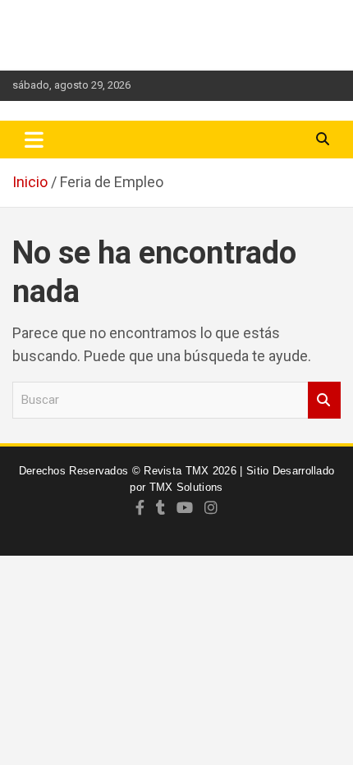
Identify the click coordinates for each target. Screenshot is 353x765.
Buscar (324, 400)
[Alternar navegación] (34, 139)
